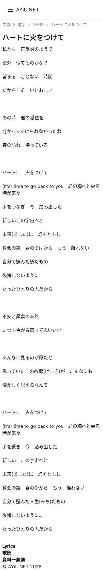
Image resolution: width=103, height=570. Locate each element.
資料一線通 (13, 560)
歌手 (22, 24)
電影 (6, 553)
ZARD (38, 24)
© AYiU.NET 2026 (21, 566)
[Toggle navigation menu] (10, 9)
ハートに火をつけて (69, 24)
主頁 (6, 24)
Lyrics (8, 546)
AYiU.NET (27, 9)
